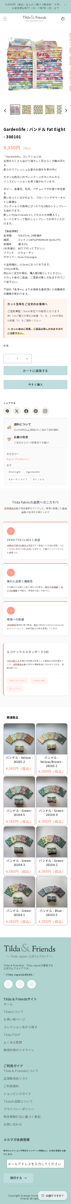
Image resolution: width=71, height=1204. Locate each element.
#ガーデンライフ (18, 479)
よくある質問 (13, 1042)
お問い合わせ (13, 1124)
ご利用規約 (11, 1086)
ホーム (8, 1004)
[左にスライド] (5, 110)
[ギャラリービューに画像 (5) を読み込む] (61, 109)
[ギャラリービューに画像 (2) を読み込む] (27, 109)
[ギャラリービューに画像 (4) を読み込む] (50, 109)
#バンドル (39, 479)
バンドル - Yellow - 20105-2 (19, 759)
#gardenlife (33, 471)
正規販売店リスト (16, 1078)
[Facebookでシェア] (26, 411)
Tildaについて (13, 1012)
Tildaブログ (12, 1035)
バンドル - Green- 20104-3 (19, 862)
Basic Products (18, 459)
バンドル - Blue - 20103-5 (52, 912)
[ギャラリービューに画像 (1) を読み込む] (15, 109)
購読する (16, 1177)
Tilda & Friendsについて (21, 1071)
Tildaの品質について (18, 1101)
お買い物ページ (14, 1019)
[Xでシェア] (17, 411)
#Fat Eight (15, 471)
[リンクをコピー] (45, 411)
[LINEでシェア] (7, 411)
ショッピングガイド (17, 1094)
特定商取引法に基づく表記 (22, 1117)
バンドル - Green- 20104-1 (19, 912)
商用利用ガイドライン (19, 1050)
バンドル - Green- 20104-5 (19, 812)
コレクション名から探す (20, 1027)
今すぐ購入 (35, 384)
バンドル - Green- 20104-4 (51, 812)
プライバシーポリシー (19, 1109)
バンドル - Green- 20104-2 (51, 862)
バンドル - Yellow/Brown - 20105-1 (51, 761)
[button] (5, 19)
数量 (6, 345)
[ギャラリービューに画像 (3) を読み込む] (38, 109)
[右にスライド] (66, 110)
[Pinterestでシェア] (35, 411)
